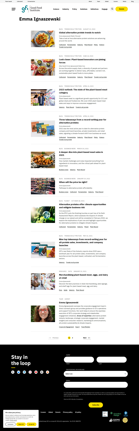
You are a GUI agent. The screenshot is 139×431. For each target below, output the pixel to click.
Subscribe (95, 405)
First (68, 364)
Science (101, 45)
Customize (10, 424)
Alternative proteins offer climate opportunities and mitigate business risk (82, 206)
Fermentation (71, 45)
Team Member (85, 327)
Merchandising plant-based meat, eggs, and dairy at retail (83, 276)
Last (100, 364)
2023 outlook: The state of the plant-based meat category (83, 91)
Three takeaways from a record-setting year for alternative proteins (82, 121)
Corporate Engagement (66, 327)
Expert (77, 327)
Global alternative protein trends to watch (80, 32)
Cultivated (62, 45)
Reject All (21, 424)
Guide (65, 290)
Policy (96, 45)
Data (60, 290)
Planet (86, 227)
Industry (80, 45)
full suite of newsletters (77, 399)
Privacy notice (13, 420)
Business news (63, 170)
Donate (121, 9)
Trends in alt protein (65, 47)
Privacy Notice (109, 394)
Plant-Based (88, 45)
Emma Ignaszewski (68, 302)
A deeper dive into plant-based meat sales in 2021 (81, 153)
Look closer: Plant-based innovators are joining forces (82, 61)
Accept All (31, 424)
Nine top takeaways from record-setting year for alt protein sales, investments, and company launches (83, 242)
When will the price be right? (73, 182)
